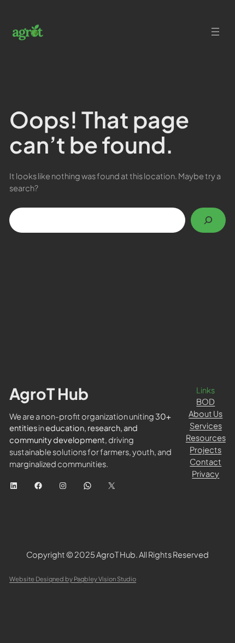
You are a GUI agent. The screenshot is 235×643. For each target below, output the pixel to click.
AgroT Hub (49, 393)
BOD (205, 401)
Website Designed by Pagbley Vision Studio (72, 578)
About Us (205, 413)
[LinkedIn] (13, 485)
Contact (205, 462)
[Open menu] (215, 31)
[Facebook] (38, 485)
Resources (206, 438)
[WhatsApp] (87, 485)
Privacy (205, 474)
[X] (111, 485)
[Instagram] (62, 485)
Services (206, 425)
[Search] (208, 220)
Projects (205, 450)
